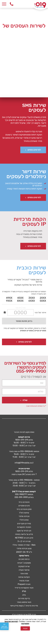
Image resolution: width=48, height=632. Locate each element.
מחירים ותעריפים (24, 523)
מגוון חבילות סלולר (24, 548)
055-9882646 (26, 451)
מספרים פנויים (40, 330)
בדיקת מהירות (24, 598)
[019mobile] (24, 425)
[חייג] (11, 4)
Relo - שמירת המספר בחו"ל (24, 545)
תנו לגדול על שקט (24, 530)
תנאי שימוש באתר (24, 602)
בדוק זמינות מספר (24, 321)
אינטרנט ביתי (24, 502)
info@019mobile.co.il (24, 463)
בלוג (24, 595)
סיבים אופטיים (24, 505)
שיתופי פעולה (24, 570)
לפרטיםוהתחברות (4, 626)
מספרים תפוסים (26, 330)
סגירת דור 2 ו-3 (24, 541)
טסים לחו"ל (24, 520)
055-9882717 (21, 494)
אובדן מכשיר (24, 580)
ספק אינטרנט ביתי (24, 509)
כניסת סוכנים (24, 559)
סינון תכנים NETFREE (24, 538)
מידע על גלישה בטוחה (24, 534)
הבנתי (25, 628)
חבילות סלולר (24, 516)
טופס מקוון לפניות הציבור (24, 432)
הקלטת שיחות (24, 577)
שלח (25, 400)
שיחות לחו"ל (24, 513)
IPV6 (24, 591)
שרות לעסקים (24, 566)
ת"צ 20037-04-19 (24, 552)
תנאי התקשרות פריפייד (24, 588)
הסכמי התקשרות (24, 527)
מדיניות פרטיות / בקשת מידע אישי (24, 606)
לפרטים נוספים (34, 150)
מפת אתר (24, 573)
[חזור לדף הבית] (40, 5)
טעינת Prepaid (24, 584)
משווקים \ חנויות (24, 563)
